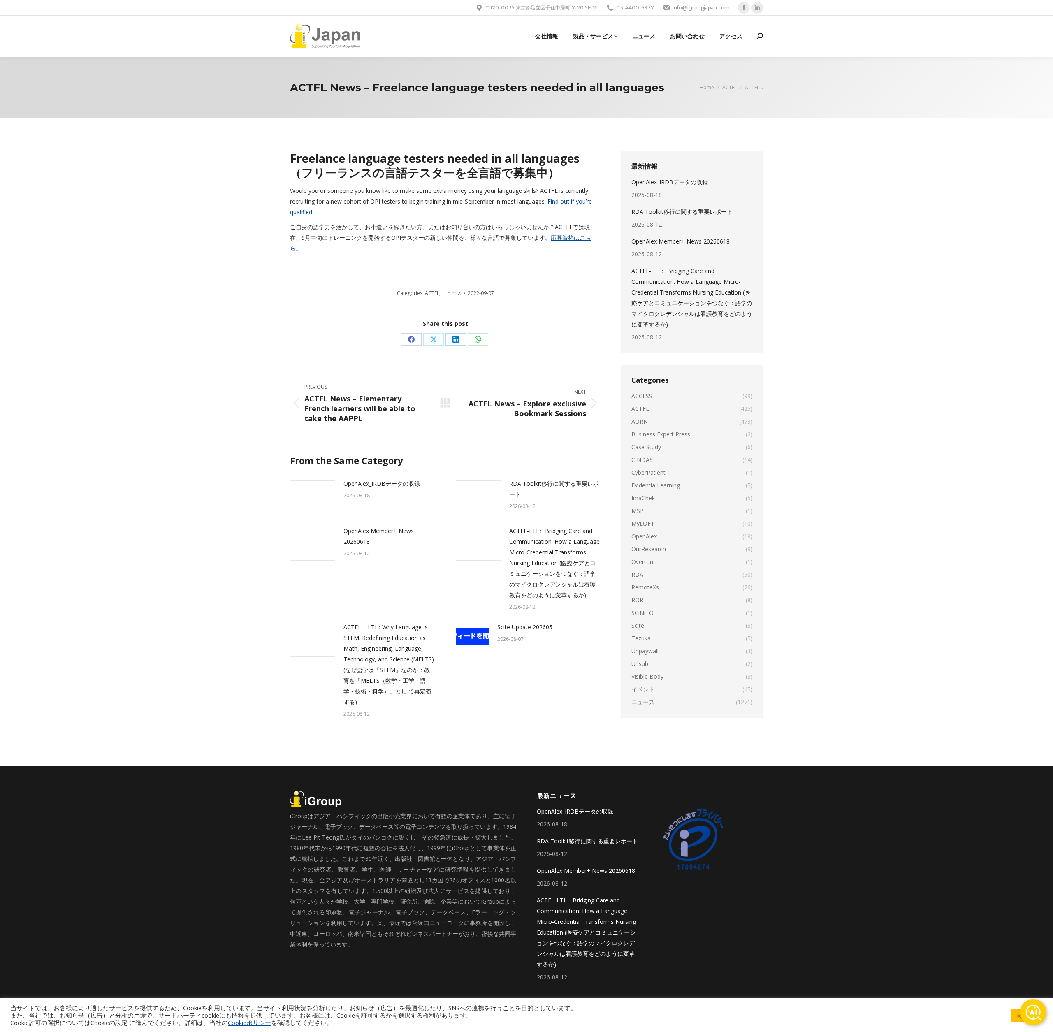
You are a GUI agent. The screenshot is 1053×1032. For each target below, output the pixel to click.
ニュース (452, 293)
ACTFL (432, 293)
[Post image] (312, 496)
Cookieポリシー (249, 1022)
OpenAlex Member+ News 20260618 (378, 536)
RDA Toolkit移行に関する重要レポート (554, 489)
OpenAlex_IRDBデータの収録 (381, 483)
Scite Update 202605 (524, 627)
